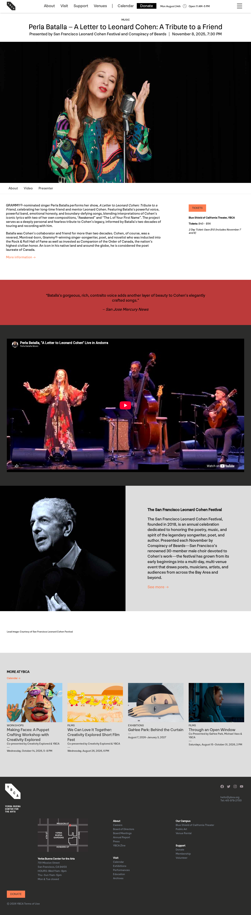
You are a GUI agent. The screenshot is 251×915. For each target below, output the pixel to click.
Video (28, 188)
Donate (146, 5)
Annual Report (121, 837)
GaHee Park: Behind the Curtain (155, 729)
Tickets (197, 208)
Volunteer (181, 858)
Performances (121, 870)
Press (116, 841)
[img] (34, 702)
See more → (158, 587)
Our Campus (183, 821)
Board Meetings (122, 833)
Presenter (46, 188)
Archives (118, 878)
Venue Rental (184, 833)
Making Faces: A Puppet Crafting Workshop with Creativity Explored (28, 734)
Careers (117, 825)
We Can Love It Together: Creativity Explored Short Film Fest (93, 734)
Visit (64, 5)
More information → (21, 257)
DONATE (16, 894)
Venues (100, 5)
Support (81, 5)
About (49, 5)
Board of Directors (123, 829)
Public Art (181, 829)
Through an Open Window (212, 729)
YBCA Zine (119, 845)
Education (119, 874)
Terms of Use (32, 903)
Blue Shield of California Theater (195, 825)
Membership (183, 853)
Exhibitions (119, 866)
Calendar (126, 5)
